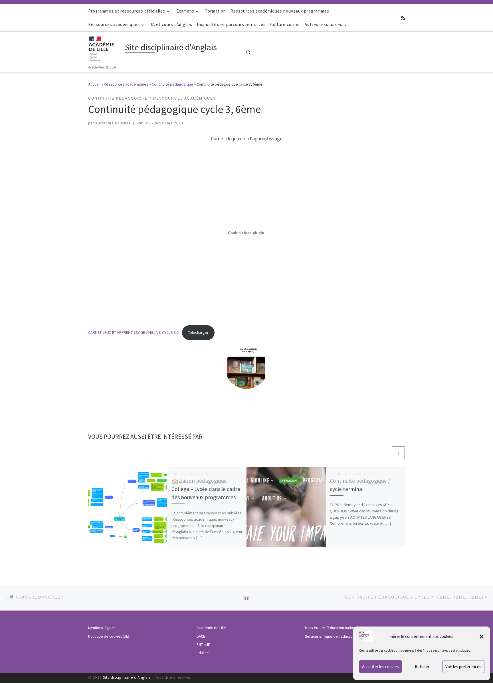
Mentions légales (101, 627)
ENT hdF (203, 644)
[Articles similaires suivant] (398, 452)
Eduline (203, 652)
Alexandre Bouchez (113, 123)
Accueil (94, 84)
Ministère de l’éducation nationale (332, 627)
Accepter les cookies (380, 666)
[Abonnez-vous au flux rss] (403, 18)
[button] (481, 636)
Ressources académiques (126, 84)
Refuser (422, 666)
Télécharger (198, 332)
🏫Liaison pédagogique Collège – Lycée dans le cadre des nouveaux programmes (205, 489)
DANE (201, 636)
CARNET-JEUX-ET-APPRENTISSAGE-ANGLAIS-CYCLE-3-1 (133, 332)
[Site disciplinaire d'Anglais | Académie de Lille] (105, 47)
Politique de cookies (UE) (108, 636)
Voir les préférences (463, 666)
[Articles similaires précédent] (384, 452)
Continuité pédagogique (172, 84)
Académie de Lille (211, 627)
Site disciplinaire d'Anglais (127, 677)
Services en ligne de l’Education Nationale (339, 636)
